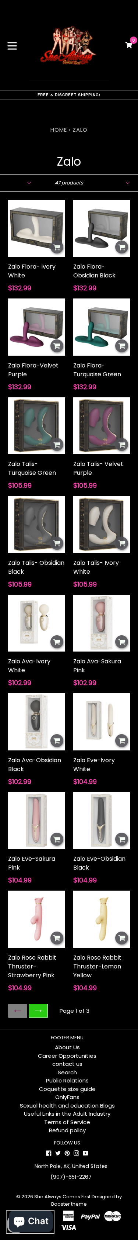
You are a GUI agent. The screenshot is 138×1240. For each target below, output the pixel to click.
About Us (67, 1047)
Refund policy (67, 1130)
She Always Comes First (62, 1196)
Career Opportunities (67, 1056)
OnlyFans (67, 1097)
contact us (67, 1064)
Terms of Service (67, 1122)
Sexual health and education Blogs (67, 1105)
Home (58, 130)
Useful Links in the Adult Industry (67, 1114)
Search (67, 1072)
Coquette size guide (67, 1089)
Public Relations (67, 1080)
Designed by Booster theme (86, 1200)
